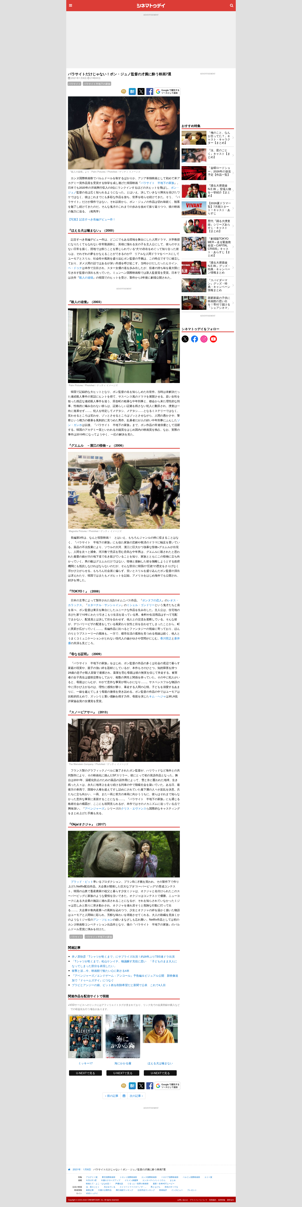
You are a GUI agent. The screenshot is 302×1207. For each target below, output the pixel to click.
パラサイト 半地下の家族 (157, 183)
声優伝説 (119, 1183)
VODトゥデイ (92, 1193)
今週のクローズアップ (110, 1180)
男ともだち (155, 1186)
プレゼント (192, 1189)
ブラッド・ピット (82, 882)
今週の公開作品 (105, 1189)
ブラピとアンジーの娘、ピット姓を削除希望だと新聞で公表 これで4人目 (119, 985)
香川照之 (165, 638)
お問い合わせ (182, 1200)
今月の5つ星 (91, 1180)
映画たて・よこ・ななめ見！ (98, 1183)
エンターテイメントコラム (154, 1180)
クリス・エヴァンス (133, 808)
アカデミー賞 (92, 1177)
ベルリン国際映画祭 (191, 1177)
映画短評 (163, 1189)
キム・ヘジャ (157, 696)
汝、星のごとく (92, 1186)
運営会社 (230, 1200)
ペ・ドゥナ (75, 268)
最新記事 (90, 1189)
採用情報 (221, 1200)
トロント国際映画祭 (128, 1177)
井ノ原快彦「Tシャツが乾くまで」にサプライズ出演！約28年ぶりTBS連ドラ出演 (123, 956)
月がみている (109, 1186)
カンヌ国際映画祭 (149, 1177)
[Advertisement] (151, 42)
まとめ (173, 1180)
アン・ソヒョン (103, 919)
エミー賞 (208, 1177)
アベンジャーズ (94, 808)
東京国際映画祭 (108, 1177)
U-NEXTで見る (85, 1073)
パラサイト (74, 83)
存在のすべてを (171, 1186)
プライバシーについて (198, 1200)
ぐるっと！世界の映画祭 (138, 1183)
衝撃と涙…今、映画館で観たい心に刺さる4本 (100, 971)
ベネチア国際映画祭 (169, 1177)
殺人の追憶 (86, 277)
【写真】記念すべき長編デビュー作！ (92, 219)
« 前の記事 (111, 1096)
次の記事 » (136, 1096)
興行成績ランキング (124, 1189)
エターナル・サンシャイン (104, 605)
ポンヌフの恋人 (152, 600)
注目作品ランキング (146, 1189)
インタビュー (177, 1189)
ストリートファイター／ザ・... (133, 1186)
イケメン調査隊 (131, 1180)
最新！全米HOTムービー (163, 1183)
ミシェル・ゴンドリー (141, 605)
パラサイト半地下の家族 (97, 83)
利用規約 (212, 1200)
